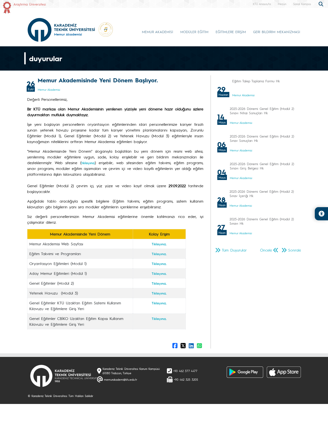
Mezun (282, 4)
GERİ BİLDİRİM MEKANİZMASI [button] (276, 32)
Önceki (266, 250)
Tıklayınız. (159, 244)
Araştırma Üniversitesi (29, 4)
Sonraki (294, 250)
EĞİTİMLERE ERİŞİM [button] (231, 32)
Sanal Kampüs (302, 4)
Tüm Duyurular (234, 250)
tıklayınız (88, 163)
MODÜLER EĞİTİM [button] (194, 32)
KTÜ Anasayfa (262, 4)
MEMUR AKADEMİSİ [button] (157, 32)
